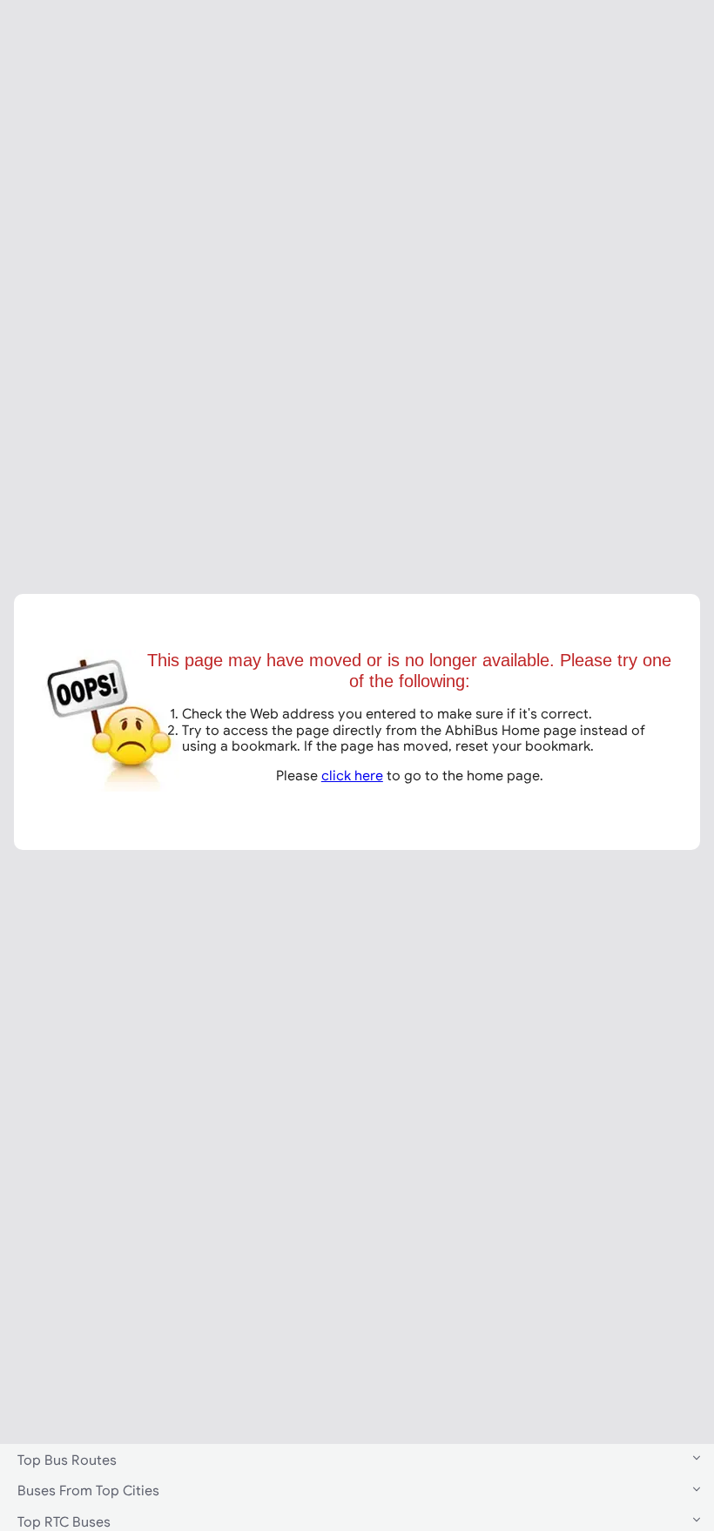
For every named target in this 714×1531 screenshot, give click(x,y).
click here (352, 775)
